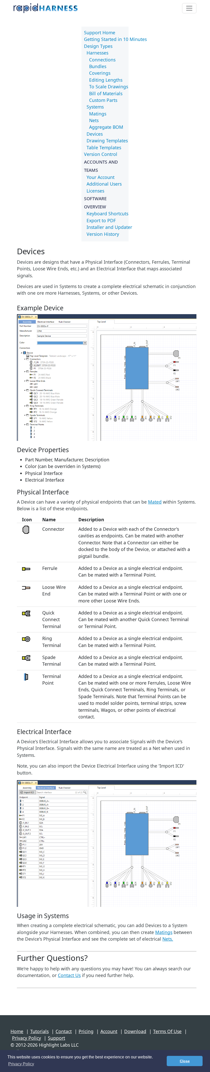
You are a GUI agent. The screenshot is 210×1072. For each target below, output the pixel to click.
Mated (155, 502)
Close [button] (185, 1061)
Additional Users (104, 184)
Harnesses (97, 53)
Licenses (95, 191)
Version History (103, 234)
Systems (95, 107)
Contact (64, 1031)
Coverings (99, 73)
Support (56, 1038)
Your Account (100, 177)
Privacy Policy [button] (21, 1064)
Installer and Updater (109, 227)
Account (108, 1031)
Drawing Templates (107, 140)
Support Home (99, 32)
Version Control (100, 154)
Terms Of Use (167, 1031)
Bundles (97, 66)
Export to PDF (101, 220)
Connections (102, 60)
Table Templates (104, 147)
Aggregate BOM (106, 127)
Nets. (167, 939)
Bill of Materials (105, 93)
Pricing (86, 1031)
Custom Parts (103, 100)
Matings (97, 114)
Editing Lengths (105, 80)
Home (16, 1031)
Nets (94, 120)
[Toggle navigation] (189, 8)
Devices (95, 134)
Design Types (98, 46)
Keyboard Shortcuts (107, 213)
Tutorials (39, 1031)
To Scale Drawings (108, 86)
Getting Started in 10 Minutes (115, 39)
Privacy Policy (26, 1038)
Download (135, 1031)
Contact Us (69, 975)
